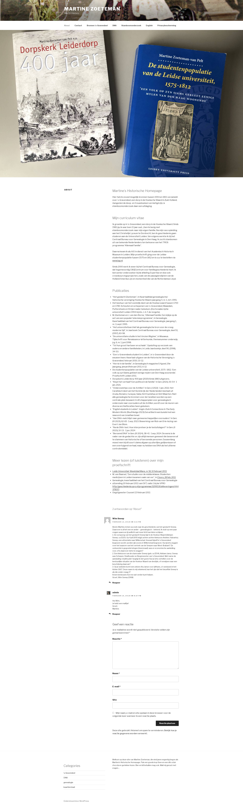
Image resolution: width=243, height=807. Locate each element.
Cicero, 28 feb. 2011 (166, 477)
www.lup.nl (117, 260)
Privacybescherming (166, 25)
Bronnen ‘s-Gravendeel (97, 25)
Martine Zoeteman (92, 9)
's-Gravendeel (69, 773)
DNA (115, 25)
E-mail (116, 686)
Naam (116, 673)
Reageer (116, 583)
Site (114, 700)
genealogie (68, 782)
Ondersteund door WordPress (76, 801)
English (149, 25)
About (67, 25)
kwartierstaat (69, 787)
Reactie (117, 639)
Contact (78, 25)
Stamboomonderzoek (131, 25)
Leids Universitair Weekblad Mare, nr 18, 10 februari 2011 (139, 471)
